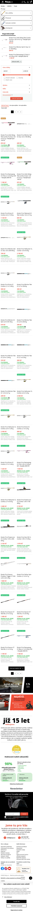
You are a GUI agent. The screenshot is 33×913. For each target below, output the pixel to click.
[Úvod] (9, 1)
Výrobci (3, 6)
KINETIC (9, 6)
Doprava (3, 851)
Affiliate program (21, 856)
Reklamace (4, 850)
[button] (28, 2)
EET (17, 853)
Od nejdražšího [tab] (23, 105)
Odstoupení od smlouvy (7, 848)
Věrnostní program (6, 854)
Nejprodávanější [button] (8, 34)
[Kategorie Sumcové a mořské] (16, 23)
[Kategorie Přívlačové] (16, 18)
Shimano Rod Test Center (23, 859)
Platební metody (5, 853)
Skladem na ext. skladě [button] (23, 471)
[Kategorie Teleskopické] (16, 28)
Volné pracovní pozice (22, 854)
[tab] (16, 67)
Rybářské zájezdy (21, 857)
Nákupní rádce (5, 856)
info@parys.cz (11, 838)
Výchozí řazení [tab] (5, 105)
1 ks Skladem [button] (4, 145)
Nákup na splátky (5, 857)
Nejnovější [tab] (4, 108)
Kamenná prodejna (21, 846)
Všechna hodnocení (16, 784)
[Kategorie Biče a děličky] (16, 13)
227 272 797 (24, 837)
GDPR (17, 851)
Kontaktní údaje (20, 850)
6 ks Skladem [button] (20, 145)
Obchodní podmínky (6, 846)
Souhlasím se (10, 817)
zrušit (17, 818)
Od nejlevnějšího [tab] (13, 105)
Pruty (15, 6)
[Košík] (30, 2)
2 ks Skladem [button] (4, 362)
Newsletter (19, 848)
